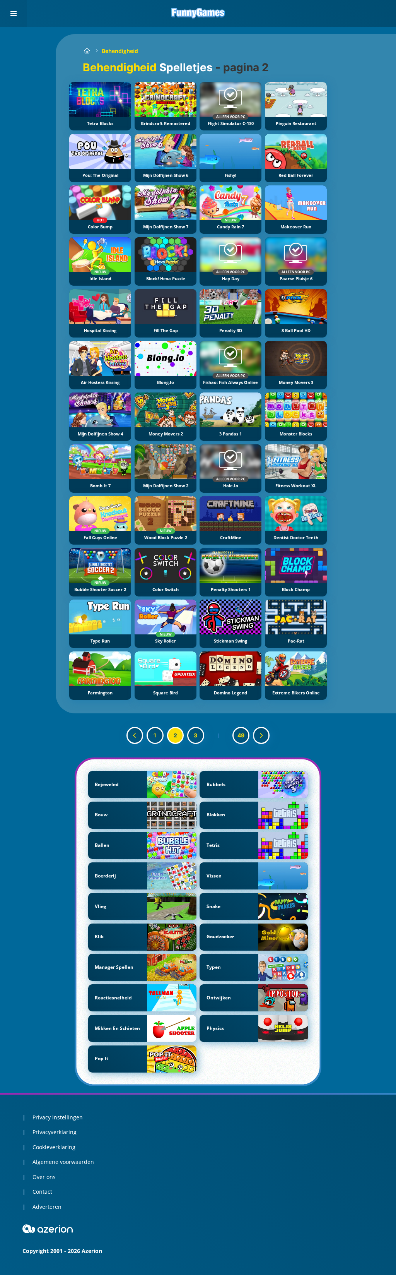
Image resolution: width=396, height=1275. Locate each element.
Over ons (44, 1177)
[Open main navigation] (13, 13)
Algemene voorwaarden (63, 1161)
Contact (42, 1191)
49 (240, 735)
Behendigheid (120, 51)
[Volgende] (261, 735)
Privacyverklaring (54, 1132)
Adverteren (46, 1206)
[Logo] (198, 13)
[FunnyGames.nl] (87, 51)
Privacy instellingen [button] (57, 1117)
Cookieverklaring (53, 1147)
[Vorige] (134, 735)
